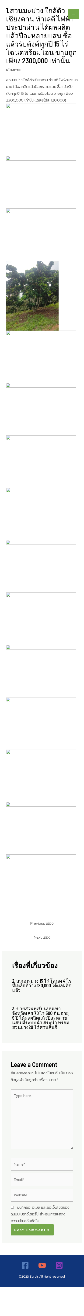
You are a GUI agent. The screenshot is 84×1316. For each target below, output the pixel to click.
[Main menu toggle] (73, 14)
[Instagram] (59, 1265)
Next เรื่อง (42, 937)
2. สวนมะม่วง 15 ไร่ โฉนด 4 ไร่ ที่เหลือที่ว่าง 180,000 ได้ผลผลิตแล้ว (41, 985)
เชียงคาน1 (13, 70)
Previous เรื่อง (42, 923)
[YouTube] (42, 1265)
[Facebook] (25, 1265)
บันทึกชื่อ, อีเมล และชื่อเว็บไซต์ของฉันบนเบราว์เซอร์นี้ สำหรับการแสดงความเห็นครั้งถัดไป (40, 1214)
